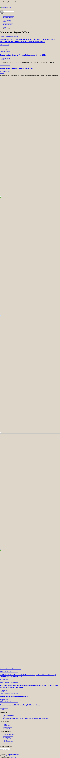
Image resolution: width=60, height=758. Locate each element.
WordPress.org (6, 728)
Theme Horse (9, 756)
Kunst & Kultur (7, 21)
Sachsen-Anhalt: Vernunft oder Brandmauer (14, 696)
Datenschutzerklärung (8, 715)
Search (1, 10)
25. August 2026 (4, 679)
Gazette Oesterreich (14, 754)
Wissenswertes (6, 18)
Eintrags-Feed (6, 725)
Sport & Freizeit (7, 20)
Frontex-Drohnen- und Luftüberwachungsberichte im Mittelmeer (21, 705)
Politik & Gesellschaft (8, 16)
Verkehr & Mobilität (8, 17)
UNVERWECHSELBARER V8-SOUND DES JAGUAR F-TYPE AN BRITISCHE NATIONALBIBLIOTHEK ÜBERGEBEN (27, 40)
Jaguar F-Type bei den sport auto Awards (16, 68)
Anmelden (5, 724)
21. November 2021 (5, 71)
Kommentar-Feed (7, 727)
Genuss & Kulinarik (8, 23)
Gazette (2, 46)
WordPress (13, 757)
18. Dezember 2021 (5, 58)
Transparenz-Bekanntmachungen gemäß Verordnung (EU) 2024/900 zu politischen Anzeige (25, 718)
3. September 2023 (4, 45)
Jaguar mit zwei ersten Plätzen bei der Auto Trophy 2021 (23, 55)
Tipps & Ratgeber (7, 24)
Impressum (6, 717)
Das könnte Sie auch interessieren (10, 669)
